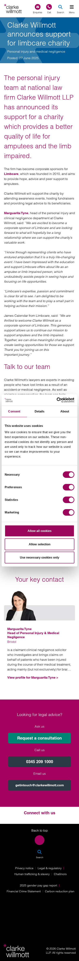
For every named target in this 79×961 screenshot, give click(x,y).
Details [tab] (40, 411)
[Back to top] (39, 840)
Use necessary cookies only (39, 557)
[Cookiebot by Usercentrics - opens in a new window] (56, 400)
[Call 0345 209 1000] (49, 7)
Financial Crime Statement (24, 891)
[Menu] (71, 7)
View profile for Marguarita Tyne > (32, 677)
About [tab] (64, 411)
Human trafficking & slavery (32, 874)
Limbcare (11, 174)
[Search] (60, 7)
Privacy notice (24, 868)
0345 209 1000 (39, 761)
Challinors (60, 874)
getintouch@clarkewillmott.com (39, 785)
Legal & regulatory (50, 868)
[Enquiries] (37, 7)
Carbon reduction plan (59, 891)
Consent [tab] (14, 411)
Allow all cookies (39, 531)
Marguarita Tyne (16, 213)
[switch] (68, 487)
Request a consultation (39, 738)
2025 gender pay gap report (38, 885)
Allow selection (39, 544)
